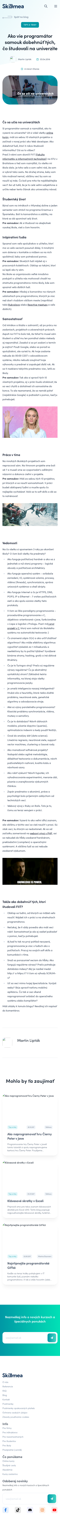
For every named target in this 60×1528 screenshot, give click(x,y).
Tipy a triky (30, 24)
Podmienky (7, 1403)
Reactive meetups (38, 304)
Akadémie (7, 1469)
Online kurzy (8, 1460)
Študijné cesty (9, 1465)
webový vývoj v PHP (41, 833)
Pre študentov (9, 1441)
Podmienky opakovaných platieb (18, 1408)
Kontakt (6, 1399)
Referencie (7, 1386)
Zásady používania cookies (15, 1416)
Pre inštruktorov (10, 1432)
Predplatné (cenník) (12, 1449)
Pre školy (6, 1445)
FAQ (4, 1390)
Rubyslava (14, 304)
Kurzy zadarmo (10, 1474)
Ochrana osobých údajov (14, 1412)
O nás (5, 1382)
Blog (4, 1395)
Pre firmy (7, 1428)
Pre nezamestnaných (12, 1436)
